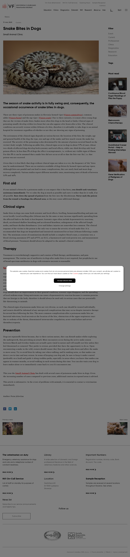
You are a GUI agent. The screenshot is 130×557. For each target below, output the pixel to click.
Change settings (65, 286)
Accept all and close (64, 280)
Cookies (75, 273)
